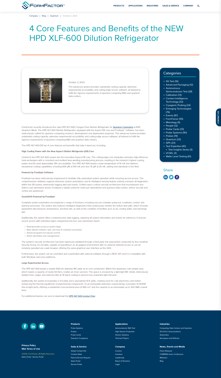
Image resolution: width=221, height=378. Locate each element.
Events (169, 115)
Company (188, 6)
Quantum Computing (123, 127)
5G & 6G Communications (170, 332)
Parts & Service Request (80, 358)
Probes (169, 136)
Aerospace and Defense (169, 338)
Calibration (171, 95)
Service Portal (37, 357)
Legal (117, 364)
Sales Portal (26, 357)
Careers (118, 351)
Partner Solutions (122, 335)
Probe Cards (172, 129)
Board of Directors (122, 361)
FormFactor (172, 119)
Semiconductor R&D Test (125, 328)
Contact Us (218, 117)
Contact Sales (76, 354)
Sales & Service (170, 6)
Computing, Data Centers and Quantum (176, 328)
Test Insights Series (178, 149)
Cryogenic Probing (176, 105)
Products (118, 6)
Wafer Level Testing (176, 156)
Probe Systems (174, 132)
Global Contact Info (78, 351)
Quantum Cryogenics (79, 338)
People (169, 126)
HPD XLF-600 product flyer (82, 296)
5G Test (170, 81)
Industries (152, 6)
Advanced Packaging (177, 85)
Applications (135, 6)
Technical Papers (122, 338)
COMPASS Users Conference (171, 354)
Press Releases (166, 351)
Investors (119, 354)
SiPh (168, 143)
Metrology (171, 122)
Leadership (119, 358)
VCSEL (169, 153)
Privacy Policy (29, 345)
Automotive (164, 335)
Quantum (54, 16)
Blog (44, 16)
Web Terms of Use (31, 349)
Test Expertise (173, 146)
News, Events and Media (172, 347)
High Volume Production (125, 332)
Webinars (163, 358)
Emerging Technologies (178, 109)
